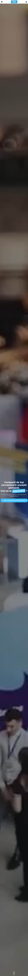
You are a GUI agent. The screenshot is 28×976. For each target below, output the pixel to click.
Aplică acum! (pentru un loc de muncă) (14, 500)
